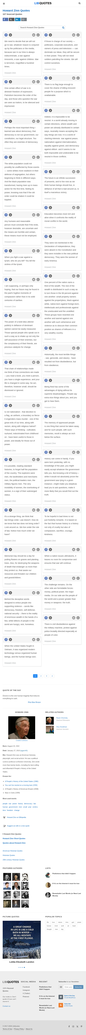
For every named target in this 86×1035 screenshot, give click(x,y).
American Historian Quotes (13, 851)
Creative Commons (22, 740)
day (62, 929)
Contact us (6, 1006)
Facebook (26, 987)
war (10, 804)
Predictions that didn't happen (64, 873)
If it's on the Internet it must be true (65, 883)
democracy (28, 804)
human (5, 807)
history (20, 804)
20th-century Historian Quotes (14, 860)
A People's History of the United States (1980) (21, 781)
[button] (79, 3)
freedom (10, 810)
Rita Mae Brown (34, 702)
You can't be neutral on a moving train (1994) (21, 785)
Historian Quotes (9, 855)
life (48, 922)
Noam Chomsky (62, 718)
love (53, 922)
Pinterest (26, 996)
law (34, 804)
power (14, 804)
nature (60, 922)
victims (35, 807)
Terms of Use (7, 1029)
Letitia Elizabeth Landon (21, 962)
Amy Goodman (61, 727)
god (73, 922)
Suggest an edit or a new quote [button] (18, 826)
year (29, 807)
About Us (29, 1029)
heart (74, 926)
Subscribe (78, 987)
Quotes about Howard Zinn (14, 843)
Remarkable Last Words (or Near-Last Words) (47, 1008)
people (5, 804)
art (68, 926)
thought (49, 929)
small (25, 807)
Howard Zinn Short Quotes (14, 838)
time (4, 810)
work (62, 926)
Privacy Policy (19, 1029)
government (13, 807)
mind (56, 926)
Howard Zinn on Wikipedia (16, 817)
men (20, 807)
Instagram (26, 990)
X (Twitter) (26, 993)
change (16, 810)
